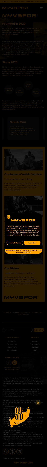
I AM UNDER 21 (15, 242)
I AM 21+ (32, 242)
